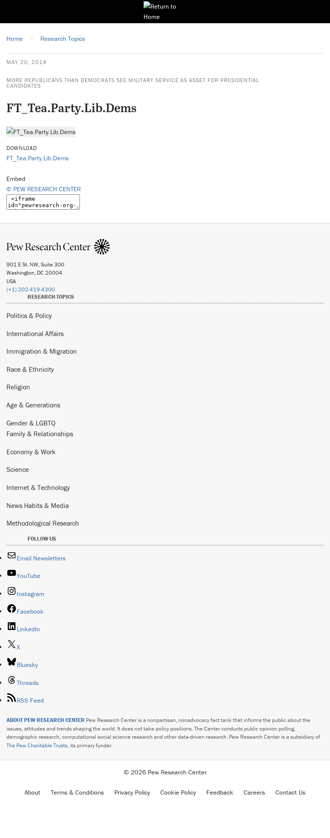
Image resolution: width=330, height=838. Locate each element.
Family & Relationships (39, 433)
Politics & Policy (29, 315)
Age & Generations (33, 405)
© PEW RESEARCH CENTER (43, 189)
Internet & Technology (38, 487)
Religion (18, 386)
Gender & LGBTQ (30, 423)
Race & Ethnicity (30, 369)
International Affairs (35, 333)
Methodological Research (42, 523)
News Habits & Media (37, 505)
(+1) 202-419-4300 (30, 289)
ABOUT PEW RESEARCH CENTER (45, 720)
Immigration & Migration (41, 351)
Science (17, 469)
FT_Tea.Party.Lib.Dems (37, 158)
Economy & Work (30, 451)
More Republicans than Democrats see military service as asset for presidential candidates (132, 82)
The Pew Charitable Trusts (36, 745)
